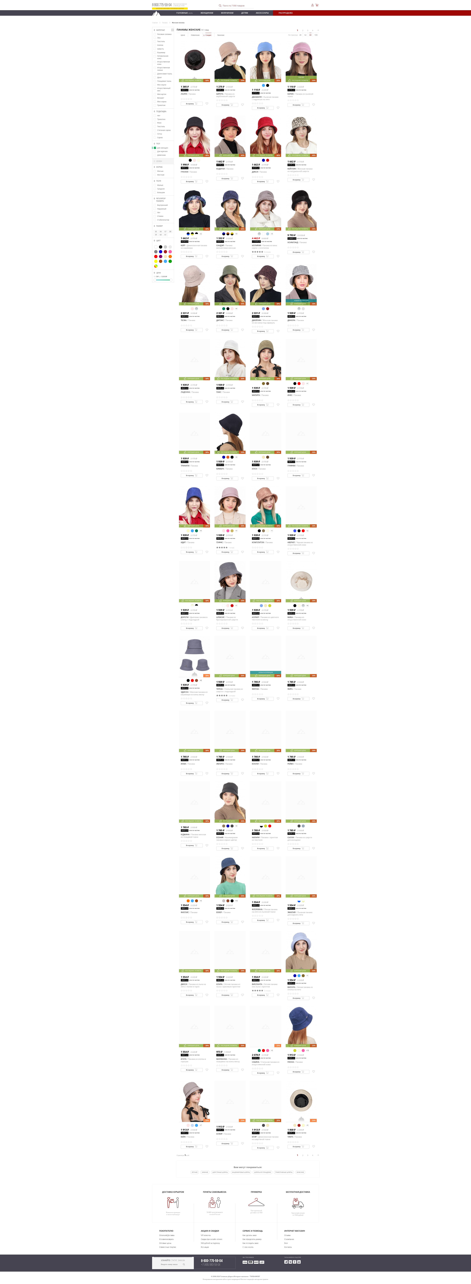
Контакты (288, 1247)
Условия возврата (166, 1239)
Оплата (162, 1235)
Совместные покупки (167, 1247)
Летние (194, 1172)
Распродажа (286, 13)
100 (315, 35)
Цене (183, 35)
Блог (286, 1243)
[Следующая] (318, 30)
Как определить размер (252, 1239)
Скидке (208, 35)
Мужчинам (227, 13)
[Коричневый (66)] (160, 261)
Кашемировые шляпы (241, 1172)
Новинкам (195, 35)
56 (161, 231)
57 (165, 231)
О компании (289, 1239)
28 (300, 35)
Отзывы (287, 1235)
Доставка (170, 1235)
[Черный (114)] (160, 247)
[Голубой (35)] (165, 261)
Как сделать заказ (249, 1235)
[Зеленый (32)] (170, 261)
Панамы (165, 23)
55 (156, 231)
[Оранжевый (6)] (170, 256)
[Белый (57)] (155, 247)
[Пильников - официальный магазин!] (157, 12)
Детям (244, 13)
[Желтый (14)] (155, 261)
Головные (184, 13)
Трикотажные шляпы (283, 1172)
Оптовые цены (165, 1243)
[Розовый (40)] (170, 251)
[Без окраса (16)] (170, 247)
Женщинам (207, 13)
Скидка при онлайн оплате (211, 1239)
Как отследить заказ (250, 1243)
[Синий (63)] (160, 251)
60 (161, 234)
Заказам (220, 35)
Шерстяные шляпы (220, 1172)
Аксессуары (262, 13)
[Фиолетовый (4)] (160, 256)
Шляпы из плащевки (262, 1172)
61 (165, 234)
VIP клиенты (206, 1235)
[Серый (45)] (165, 247)
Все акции (205, 1247)
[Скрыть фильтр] (172, 30)
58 (170, 231)
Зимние (205, 1172)
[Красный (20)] (155, 256)
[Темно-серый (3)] (155, 251)
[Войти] (312, 5)
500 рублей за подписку (210, 1243)
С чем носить (248, 1247)
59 (156, 234)
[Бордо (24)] (165, 251)
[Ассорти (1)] (155, 266)
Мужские (300, 1172)
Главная (155, 23)
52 (305, 35)
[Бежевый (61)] (165, 256)
